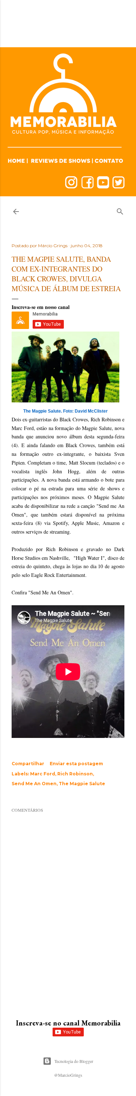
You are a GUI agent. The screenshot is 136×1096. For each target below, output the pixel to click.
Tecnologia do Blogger (73, 1061)
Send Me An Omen (34, 783)
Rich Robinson (75, 773)
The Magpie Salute (82, 783)
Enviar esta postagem (76, 763)
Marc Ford (42, 773)
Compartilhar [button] (28, 763)
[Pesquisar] (120, 210)
